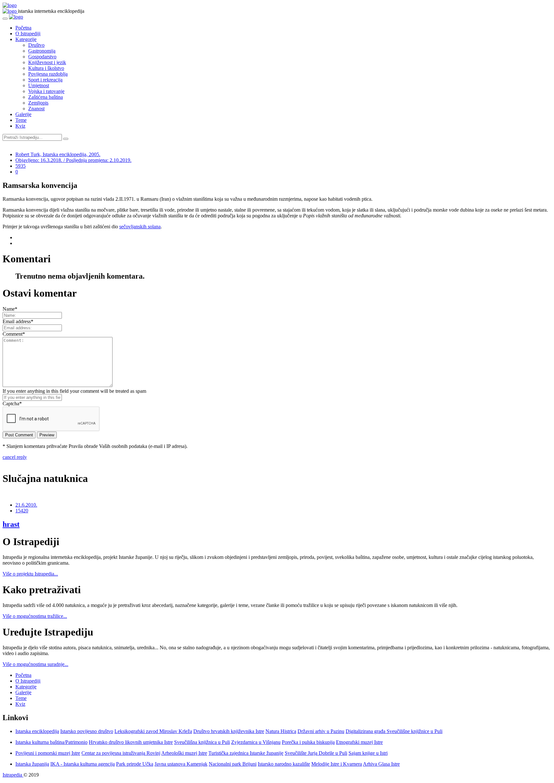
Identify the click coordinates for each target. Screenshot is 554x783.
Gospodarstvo (42, 56)
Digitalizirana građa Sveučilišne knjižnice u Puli (394, 731)
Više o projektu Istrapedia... (30, 574)
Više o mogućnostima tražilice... (35, 616)
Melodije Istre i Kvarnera (336, 764)
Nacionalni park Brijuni (232, 764)
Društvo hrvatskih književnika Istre (228, 731)
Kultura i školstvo (46, 68)
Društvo (36, 45)
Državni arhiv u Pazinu (321, 731)
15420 (21, 510)
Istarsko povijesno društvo (86, 731)
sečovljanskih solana (140, 226)
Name (10, 309)
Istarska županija (32, 764)
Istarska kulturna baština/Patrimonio (51, 742)
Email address (18, 321)
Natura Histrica (280, 731)
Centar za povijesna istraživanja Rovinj (120, 753)
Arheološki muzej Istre (184, 753)
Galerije (23, 114)
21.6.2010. (26, 505)
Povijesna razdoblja (48, 74)
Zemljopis (38, 102)
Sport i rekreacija (45, 79)
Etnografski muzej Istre (359, 742)
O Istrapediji (27, 33)
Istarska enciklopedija (37, 731)
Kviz (20, 126)
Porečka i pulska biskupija (308, 742)
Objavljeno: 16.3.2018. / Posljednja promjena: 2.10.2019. (73, 160)
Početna (23, 27)
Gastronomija (41, 51)
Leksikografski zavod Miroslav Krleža (153, 731)
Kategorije (26, 39)
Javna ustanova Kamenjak (181, 764)
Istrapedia (13, 775)
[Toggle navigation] (5, 19)
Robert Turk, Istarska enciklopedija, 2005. (57, 154)
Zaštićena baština (45, 97)
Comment (14, 334)
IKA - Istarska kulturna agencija (82, 764)
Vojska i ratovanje (46, 91)
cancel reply (15, 457)
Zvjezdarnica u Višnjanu (256, 742)
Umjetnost (38, 85)
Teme (21, 120)
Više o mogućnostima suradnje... (35, 664)
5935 (20, 166)
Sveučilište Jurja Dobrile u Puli (316, 753)
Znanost (36, 108)
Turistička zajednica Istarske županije (245, 753)
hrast (11, 524)
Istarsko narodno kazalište (284, 764)
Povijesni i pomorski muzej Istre (47, 753)
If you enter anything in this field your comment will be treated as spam (74, 391)
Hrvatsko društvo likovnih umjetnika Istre (131, 742)
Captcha (12, 403)
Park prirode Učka (134, 764)
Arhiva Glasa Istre (381, 764)
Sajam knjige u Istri (368, 753)
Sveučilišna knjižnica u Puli (202, 742)
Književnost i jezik (47, 62)
